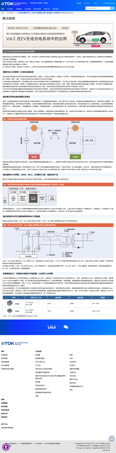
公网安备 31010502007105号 (101, 446)
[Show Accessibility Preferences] (6, 447)
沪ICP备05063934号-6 (84, 446)
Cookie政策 (38, 443)
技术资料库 (10, 13)
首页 (2, 13)
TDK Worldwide (109, 3)
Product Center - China (39, 3)
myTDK (86, 3)
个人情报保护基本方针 (26, 443)
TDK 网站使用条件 (11, 443)
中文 (95, 3)
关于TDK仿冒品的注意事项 (52, 443)
